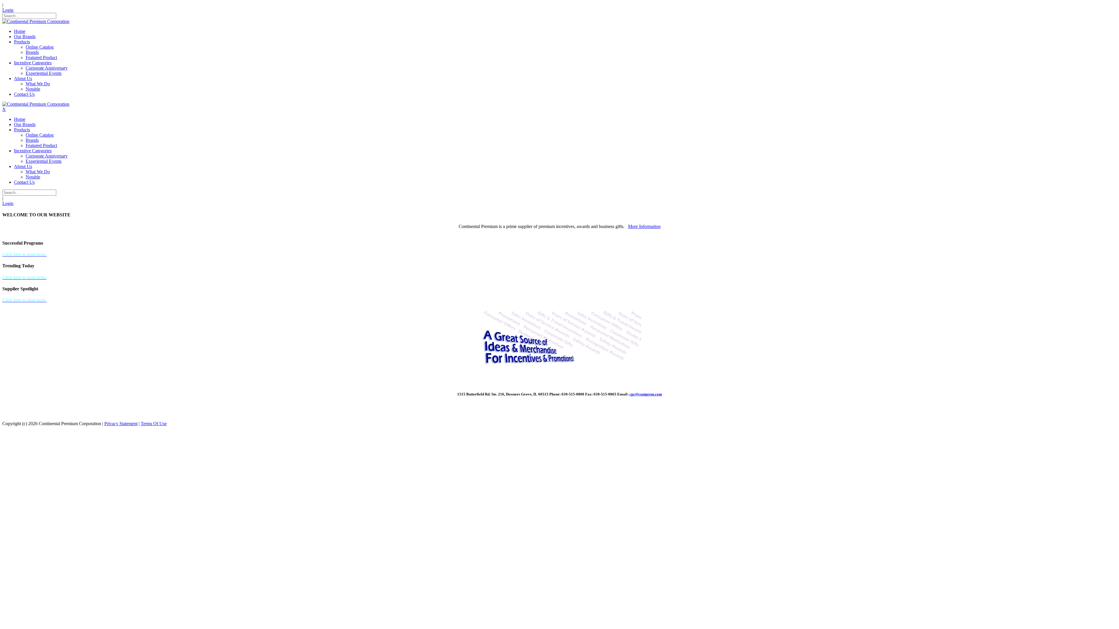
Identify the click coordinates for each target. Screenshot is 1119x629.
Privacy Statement (121, 423)
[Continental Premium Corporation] (35, 21)
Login (7, 10)
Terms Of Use (154, 423)
